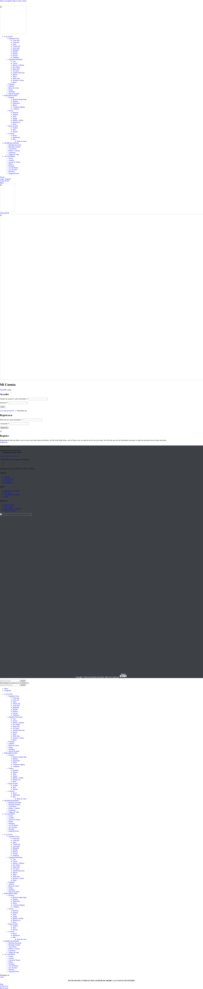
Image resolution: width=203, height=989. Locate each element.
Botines (15, 54)
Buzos (15, 105)
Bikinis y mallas (18, 120)
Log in (3, 407)
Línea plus (16, 48)
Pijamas (15, 101)
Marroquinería (9, 479)
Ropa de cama (21, 141)
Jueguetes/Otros (13, 173)
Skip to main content (19, 1)
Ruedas (15, 52)
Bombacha (16, 137)
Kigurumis (16, 103)
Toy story (16, 71)
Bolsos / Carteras (14, 151)
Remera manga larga (19, 99)
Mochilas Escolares (14, 145)
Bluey (15, 82)
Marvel (15, 75)
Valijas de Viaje (13, 154)
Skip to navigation (6, 1)
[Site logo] (13, 33)
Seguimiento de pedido (12, 495)
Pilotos (10, 164)
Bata (14, 130)
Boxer (15, 135)
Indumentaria (8, 483)
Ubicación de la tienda (11, 491)
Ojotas (10, 90)
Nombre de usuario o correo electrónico (14, 399)
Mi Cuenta (7, 493)
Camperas (16, 109)
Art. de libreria (13, 168)
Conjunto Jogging (19, 107)
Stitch (14, 76)
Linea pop (16, 40)
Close (2, 977)
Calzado (7, 477)
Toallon (15, 128)
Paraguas (11, 166)
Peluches (11, 171)
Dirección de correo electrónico (11, 420)
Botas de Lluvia (13, 88)
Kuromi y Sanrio (18, 80)
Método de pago (9, 511)
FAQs (6, 496)
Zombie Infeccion (19, 73)
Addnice (11, 86)
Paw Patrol (16, 67)
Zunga (15, 118)
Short (14, 116)
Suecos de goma (13, 94)
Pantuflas (11, 84)
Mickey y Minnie (18, 65)
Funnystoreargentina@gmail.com (9, 456)
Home (2, 390)
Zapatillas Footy (13, 38)
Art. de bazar (12, 170)
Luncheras (11, 152)
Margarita (16, 50)
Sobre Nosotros (9, 505)
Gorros (10, 158)
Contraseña (4, 424)
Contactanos (8, 507)
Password (4, 403)
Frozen (15, 63)
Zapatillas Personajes (15, 59)
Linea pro (16, 42)
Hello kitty (16, 78)
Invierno (11, 97)
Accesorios (8, 481)
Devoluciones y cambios (12, 509)
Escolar (15, 56)
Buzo (14, 124)
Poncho (15, 132)
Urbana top (16, 46)
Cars (14, 61)
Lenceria (11, 133)
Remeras (16, 113)
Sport (14, 44)
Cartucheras (12, 149)
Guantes (11, 160)
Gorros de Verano (14, 162)
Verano (10, 111)
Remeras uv (17, 122)
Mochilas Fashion (14, 147)
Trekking (16, 57)
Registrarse (4, 427)
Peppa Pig (16, 69)
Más (14, 139)
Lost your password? (7, 411)
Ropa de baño (13, 126)
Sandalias (11, 92)
